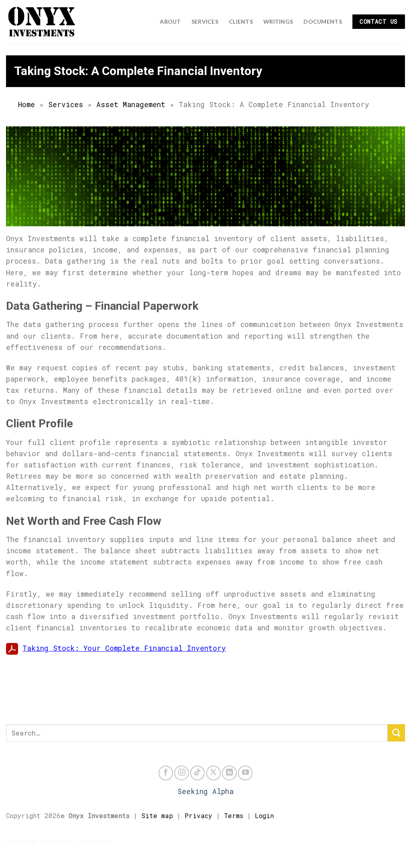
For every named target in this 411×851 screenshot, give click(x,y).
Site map (157, 815)
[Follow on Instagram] (181, 773)
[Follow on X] (213, 773)
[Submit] (396, 732)
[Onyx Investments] (46, 21)
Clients (241, 21)
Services (204, 21)
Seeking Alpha (205, 791)
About (170, 21)
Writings (278, 21)
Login (264, 815)
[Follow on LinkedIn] (229, 773)
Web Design (22, 840)
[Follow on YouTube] (245, 773)
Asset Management (130, 104)
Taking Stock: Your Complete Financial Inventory (124, 648)
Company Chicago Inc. (83, 840)
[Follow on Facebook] (166, 773)
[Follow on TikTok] (197, 773)
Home (26, 104)
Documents (322, 21)
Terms (233, 815)
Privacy (198, 815)
